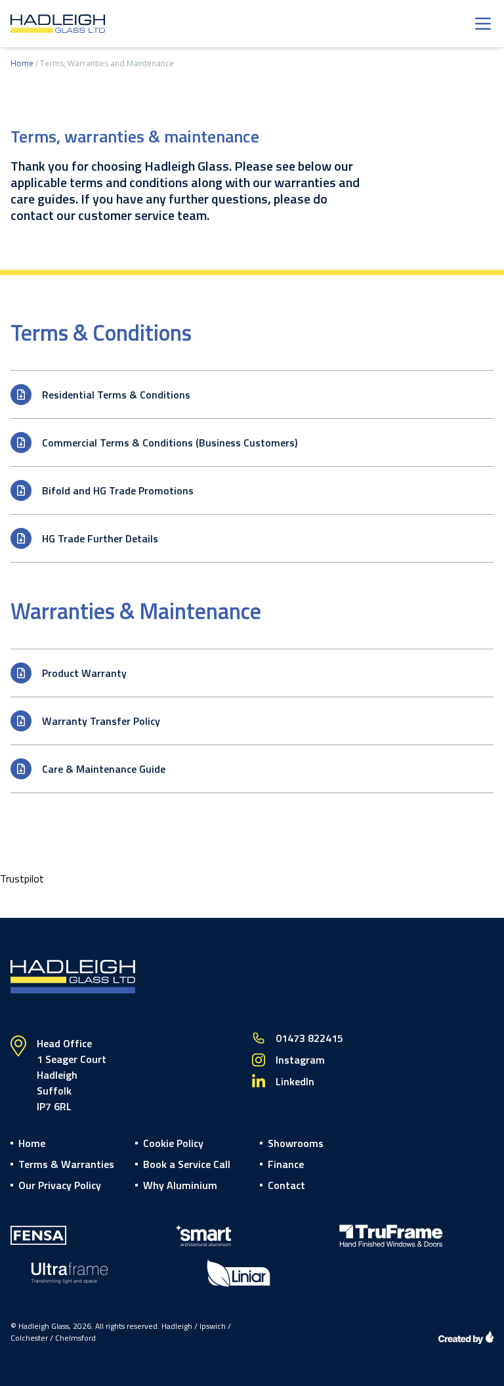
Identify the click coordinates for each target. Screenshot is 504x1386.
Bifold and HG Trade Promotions (118, 490)
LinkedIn (295, 1081)
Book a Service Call (186, 1164)
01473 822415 (309, 1038)
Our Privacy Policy (59, 1185)
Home (21, 63)
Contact (286, 1185)
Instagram (300, 1060)
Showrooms (296, 1143)
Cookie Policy (173, 1143)
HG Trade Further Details (100, 538)
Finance (286, 1164)
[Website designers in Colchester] (466, 1337)
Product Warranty (84, 673)
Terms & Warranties (66, 1164)
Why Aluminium (180, 1185)
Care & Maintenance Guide (103, 769)
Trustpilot (22, 878)
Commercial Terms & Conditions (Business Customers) (169, 442)
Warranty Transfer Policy (101, 721)
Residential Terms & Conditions (116, 394)
